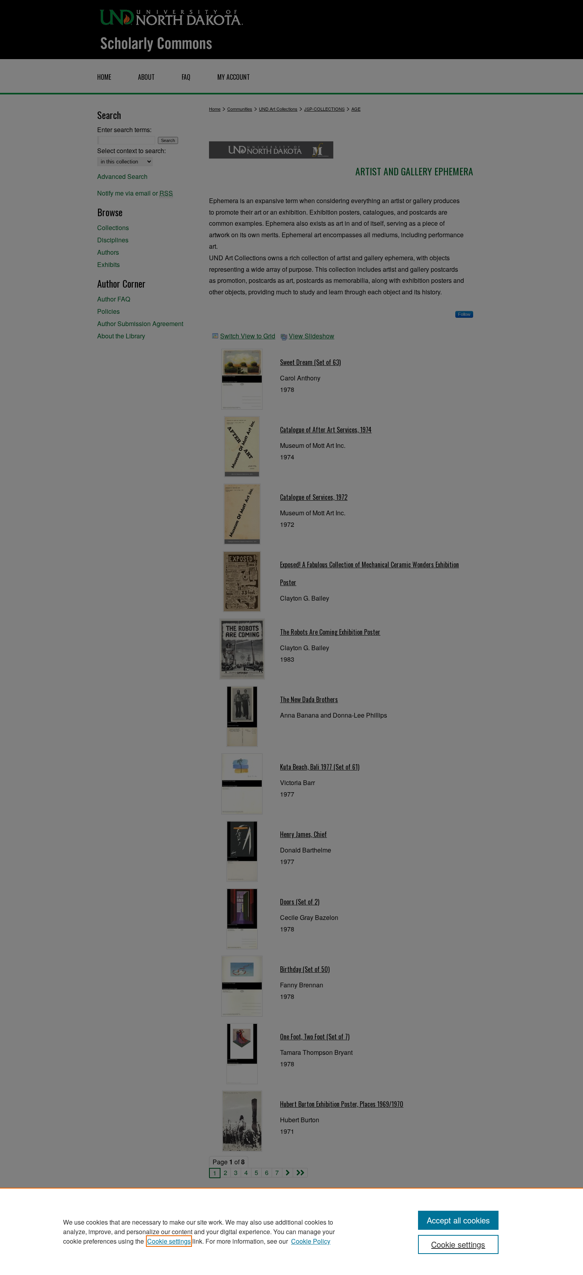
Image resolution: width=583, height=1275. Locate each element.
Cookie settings (169, 1241)
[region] (291, 1231)
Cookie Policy (310, 1241)
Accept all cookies (458, 1220)
